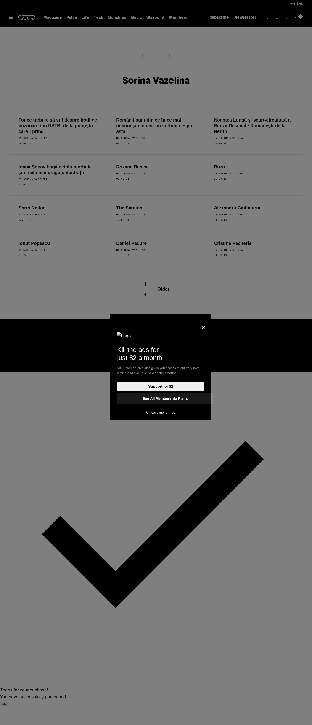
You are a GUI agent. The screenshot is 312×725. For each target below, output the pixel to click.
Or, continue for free (160, 412)
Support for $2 (160, 386)
